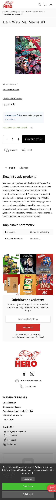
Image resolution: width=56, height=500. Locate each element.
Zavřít (46, 157)
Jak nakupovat (9, 402)
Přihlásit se (28, 327)
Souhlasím (28, 486)
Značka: (12, 98)
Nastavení (28, 479)
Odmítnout (28, 494)
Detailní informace (11, 89)
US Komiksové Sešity (39, 232)
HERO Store (8, 419)
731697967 (30, 386)
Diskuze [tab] (24, 168)
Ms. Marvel (35, 238)
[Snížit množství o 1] (7, 139)
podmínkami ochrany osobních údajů (28, 337)
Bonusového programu (31, 115)
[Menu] (51, 4)
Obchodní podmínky (12, 407)
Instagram (32, 374)
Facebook (24, 374)
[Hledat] (39, 4)
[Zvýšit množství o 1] (18, 139)
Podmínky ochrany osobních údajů (18, 411)
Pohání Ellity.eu (10, 119)
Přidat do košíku (33, 139)
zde (32, 473)
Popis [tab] (12, 168)
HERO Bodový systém (12, 415)
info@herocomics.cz (30, 380)
